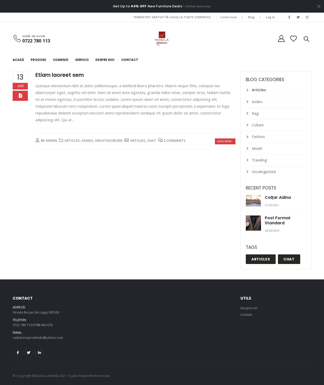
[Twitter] (298, 17)
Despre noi (248, 308)
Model (257, 148)
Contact (129, 60)
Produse (38, 60)
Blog (251, 17)
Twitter (28, 352)
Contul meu (228, 17)
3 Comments (175, 140)
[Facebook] (289, 17)
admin (51, 140)
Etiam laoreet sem (59, 75)
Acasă (18, 60)
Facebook (17, 352)
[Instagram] (307, 17)
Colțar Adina (278, 197)
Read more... (225, 141)
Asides (87, 140)
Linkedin (39, 352)
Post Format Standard (278, 220)
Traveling (259, 160)
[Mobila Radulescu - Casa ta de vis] (162, 38)
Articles (72, 140)
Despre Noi (104, 60)
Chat (151, 140)
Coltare (258, 125)
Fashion (258, 136)
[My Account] (281, 38)
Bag (255, 113)
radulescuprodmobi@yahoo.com (38, 337)
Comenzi (60, 60)
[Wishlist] (294, 38)
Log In (270, 17)
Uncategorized (109, 140)
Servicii (82, 60)
